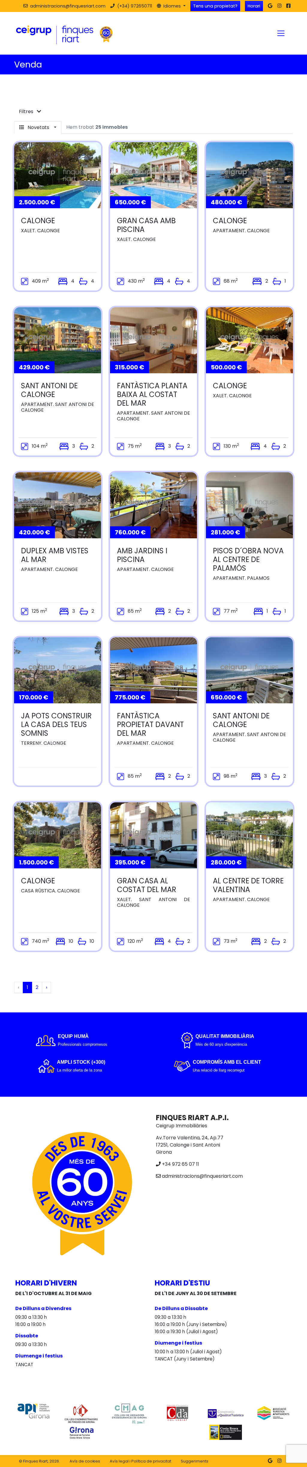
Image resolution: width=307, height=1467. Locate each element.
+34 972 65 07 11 (180, 1164)
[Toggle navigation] (281, 33)
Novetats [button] (38, 127)
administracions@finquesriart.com (202, 1176)
